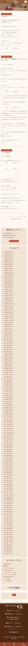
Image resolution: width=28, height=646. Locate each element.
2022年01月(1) (8, 335)
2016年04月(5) (8, 457)
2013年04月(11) (9, 532)
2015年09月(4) (8, 472)
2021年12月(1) (8, 337)
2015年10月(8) (8, 470)
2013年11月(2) (8, 518)
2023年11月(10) (9, 318)
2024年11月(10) (9, 293)
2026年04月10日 (6, 56)
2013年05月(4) (8, 530)
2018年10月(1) (8, 395)
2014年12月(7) (8, 491)
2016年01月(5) (8, 464)
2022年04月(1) (8, 333)
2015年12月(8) (8, 466)
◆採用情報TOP (13, 632)
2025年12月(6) (8, 268)
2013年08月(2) (8, 524)
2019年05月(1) (8, 381)
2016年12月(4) (8, 441)
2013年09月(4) (8, 522)
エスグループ (17, 610)
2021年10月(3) (8, 339)
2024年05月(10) (9, 306)
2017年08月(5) (8, 424)
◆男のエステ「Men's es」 (14, 623)
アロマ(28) (7, 578)
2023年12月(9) (8, 316)
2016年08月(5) (8, 449)
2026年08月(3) (8, 252)
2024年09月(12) (9, 297)
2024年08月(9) (8, 299)
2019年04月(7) (8, 383)
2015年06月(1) (8, 478)
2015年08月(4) (8, 474)
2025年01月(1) (8, 289)
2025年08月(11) (9, 277)
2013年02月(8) (8, 536)
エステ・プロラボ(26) (10, 574)
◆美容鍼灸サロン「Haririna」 (14, 614)
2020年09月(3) (8, 358)
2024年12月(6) (8, 291)
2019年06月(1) (8, 378)
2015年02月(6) (8, 487)
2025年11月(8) (8, 270)
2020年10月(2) (8, 356)
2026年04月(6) (8, 260)
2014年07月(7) (8, 501)
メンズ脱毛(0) (8, 580)
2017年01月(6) (8, 439)
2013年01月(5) (8, 538)
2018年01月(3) (8, 414)
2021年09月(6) (8, 341)
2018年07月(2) (8, 401)
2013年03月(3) (8, 534)
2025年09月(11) (9, 275)
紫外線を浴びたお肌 (9, 235)
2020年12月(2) (8, 354)
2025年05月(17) (9, 283)
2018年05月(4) (8, 405)
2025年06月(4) (8, 281)
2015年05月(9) (8, 480)
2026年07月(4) (8, 254)
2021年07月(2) (8, 343)
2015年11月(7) (8, 468)
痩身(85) (6, 566)
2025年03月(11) (9, 287)
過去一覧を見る (14, 241)
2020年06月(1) (8, 364)
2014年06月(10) (9, 503)
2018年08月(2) (8, 399)
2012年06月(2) (8, 551)
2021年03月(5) (8, 349)
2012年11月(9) (8, 543)
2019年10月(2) (8, 374)
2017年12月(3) (8, 416)
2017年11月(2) (8, 418)
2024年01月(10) (9, 314)
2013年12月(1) (8, 516)
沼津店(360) (7, 564)
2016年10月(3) (8, 445)
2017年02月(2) (8, 437)
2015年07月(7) (8, 476)
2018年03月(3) (8, 410)
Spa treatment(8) (9, 576)
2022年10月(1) (8, 331)
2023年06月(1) (8, 324)
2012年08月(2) (8, 547)
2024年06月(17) (9, 304)
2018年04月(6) (8, 408)
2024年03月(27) (9, 310)
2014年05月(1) (8, 505)
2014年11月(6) (8, 493)
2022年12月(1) (8, 329)
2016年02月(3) (8, 462)
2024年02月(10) (9, 312)
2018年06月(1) (8, 403)
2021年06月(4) (8, 345)
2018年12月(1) (8, 391)
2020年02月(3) (8, 370)
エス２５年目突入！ (9, 237)
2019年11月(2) (8, 372)
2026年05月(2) (8, 258)
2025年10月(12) (9, 272)
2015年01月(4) (8, 489)
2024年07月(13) (9, 302)
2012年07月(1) (8, 549)
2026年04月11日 (6, 14)
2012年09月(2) (8, 545)
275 (16, 219)
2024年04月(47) (9, 308)
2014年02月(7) (8, 511)
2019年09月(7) (8, 376)
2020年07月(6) (8, 362)
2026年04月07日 (6, 150)
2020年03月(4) (8, 368)
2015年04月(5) (8, 482)
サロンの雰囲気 (5, 153)
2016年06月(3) (8, 453)
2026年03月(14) (9, 262)
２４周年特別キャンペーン (11, 233)
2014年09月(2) (8, 497)
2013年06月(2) (8, 528)
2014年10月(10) (9, 495)
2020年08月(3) (8, 360)
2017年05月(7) (8, 430)
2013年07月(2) (8, 526)
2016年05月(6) (8, 455)
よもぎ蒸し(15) (8, 570)
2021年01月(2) (8, 351)
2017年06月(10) (9, 428)
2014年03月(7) (8, 509)
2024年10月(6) (8, 295)
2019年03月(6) (8, 385)
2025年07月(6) (8, 279)
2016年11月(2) (8, 443)
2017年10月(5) (8, 420)
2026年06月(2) (8, 256)
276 (19, 219)
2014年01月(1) (8, 514)
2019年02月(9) (8, 387)
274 (12, 219)
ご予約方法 (4, 16)
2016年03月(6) (8, 460)
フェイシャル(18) (9, 568)
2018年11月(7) (8, 393)
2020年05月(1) (8, 366)
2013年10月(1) (8, 520)
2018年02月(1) (8, 412)
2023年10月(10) (9, 320)
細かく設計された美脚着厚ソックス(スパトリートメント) (14, 59)
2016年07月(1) (8, 451)
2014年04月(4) (8, 507)
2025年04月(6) (8, 285)
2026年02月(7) (8, 264)
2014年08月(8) (8, 499)
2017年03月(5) (8, 435)
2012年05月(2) (8, 553)
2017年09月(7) (8, 422)
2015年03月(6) (8, 484)
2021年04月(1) (8, 347)
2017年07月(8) (8, 426)
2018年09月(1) (8, 397)
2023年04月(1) (8, 326)
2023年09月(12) (9, 322)
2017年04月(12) (9, 433)
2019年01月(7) (8, 389)
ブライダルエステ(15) (10, 572)
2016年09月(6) (8, 447)
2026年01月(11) (9, 266)
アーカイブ (14, 248)
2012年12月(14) (9, 541)
